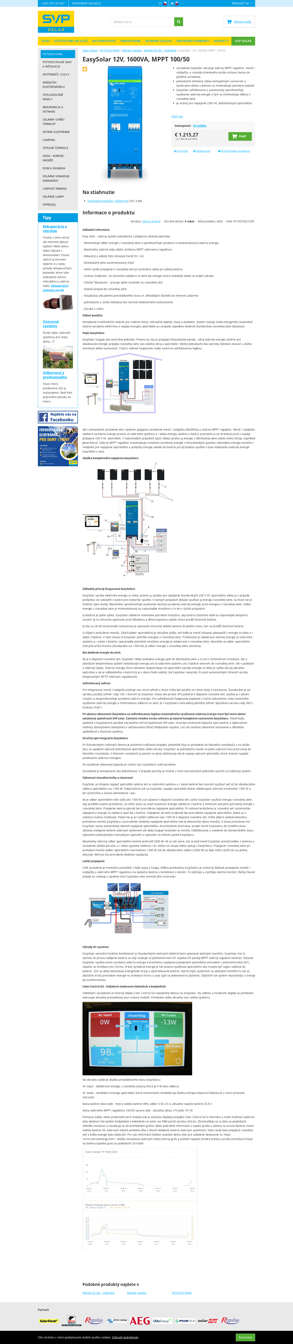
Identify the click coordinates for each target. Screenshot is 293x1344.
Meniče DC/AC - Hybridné (99, 1293)
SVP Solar (243, 41)
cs (160, 3)
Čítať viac (177, 116)
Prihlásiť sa (240, 3)
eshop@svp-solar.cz (86, 3)
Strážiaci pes (203, 151)
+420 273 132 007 (53, 3)
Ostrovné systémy (51, 323)
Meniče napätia (136, 1293)
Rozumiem (245, 1337)
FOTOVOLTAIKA (182, 1293)
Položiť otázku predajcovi (235, 151)
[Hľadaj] (178, 21)
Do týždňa (199, 126)
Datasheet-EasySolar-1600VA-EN (108, 201)
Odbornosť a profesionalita (55, 374)
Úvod (45, 41)
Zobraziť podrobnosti (125, 1337)
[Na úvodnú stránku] (58, 22)
